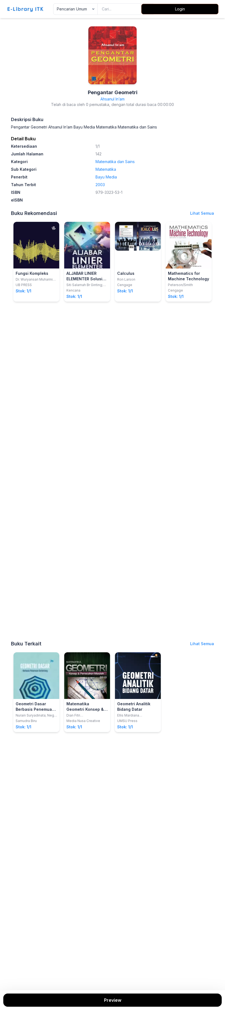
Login (180, 9)
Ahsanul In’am (112, 99)
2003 (100, 184)
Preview (112, 1000)
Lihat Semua (202, 213)
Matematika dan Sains (115, 161)
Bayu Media (106, 177)
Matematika (105, 169)
